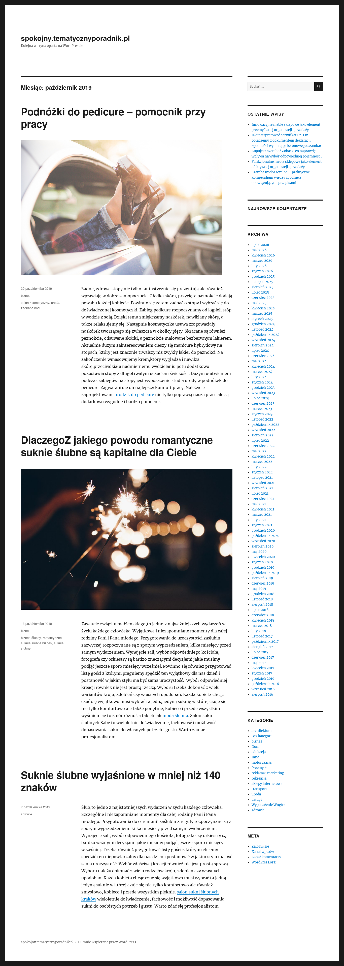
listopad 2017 (262, 636)
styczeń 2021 (262, 525)
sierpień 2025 (262, 287)
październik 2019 (265, 573)
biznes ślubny (31, 637)
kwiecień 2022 (263, 456)
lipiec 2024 (260, 350)
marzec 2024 (262, 372)
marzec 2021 (262, 514)
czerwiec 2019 (263, 583)
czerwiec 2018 (263, 615)
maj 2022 (259, 451)
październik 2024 (265, 335)
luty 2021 (259, 520)
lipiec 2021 (260, 493)
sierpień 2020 (262, 546)
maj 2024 (259, 361)
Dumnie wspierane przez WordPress (107, 942)
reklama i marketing (268, 773)
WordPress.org (264, 862)
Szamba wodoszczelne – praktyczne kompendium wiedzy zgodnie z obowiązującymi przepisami (281, 177)
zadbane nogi (30, 307)
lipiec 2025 (260, 292)
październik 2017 (265, 641)
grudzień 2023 (263, 387)
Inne (255, 757)
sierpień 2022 (262, 435)
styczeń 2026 (262, 271)
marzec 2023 (262, 409)
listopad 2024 (262, 329)
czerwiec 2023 (263, 403)
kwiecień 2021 (263, 509)
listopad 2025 (262, 282)
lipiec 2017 (260, 652)
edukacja (259, 752)
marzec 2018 (262, 626)
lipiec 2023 (260, 398)
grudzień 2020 (263, 530)
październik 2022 (265, 425)
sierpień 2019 (262, 578)
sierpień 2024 (262, 345)
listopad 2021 (262, 477)
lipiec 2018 (260, 610)
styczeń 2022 (262, 472)
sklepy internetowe (267, 784)
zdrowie (26, 814)
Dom (255, 747)
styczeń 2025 (262, 319)
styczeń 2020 (262, 562)
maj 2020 (259, 552)
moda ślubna (175, 715)
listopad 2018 (262, 599)
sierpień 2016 (262, 694)
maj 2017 (259, 663)
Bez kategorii (262, 736)
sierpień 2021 (262, 488)
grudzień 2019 (263, 567)
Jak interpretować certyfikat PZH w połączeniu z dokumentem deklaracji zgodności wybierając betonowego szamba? (286, 140)
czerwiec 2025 (263, 298)
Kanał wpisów (263, 852)
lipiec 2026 (260, 245)
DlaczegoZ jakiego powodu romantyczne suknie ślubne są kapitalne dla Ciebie (117, 445)
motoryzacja (261, 762)
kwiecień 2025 (263, 308)
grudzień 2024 (263, 324)
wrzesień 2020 (263, 541)
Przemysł (259, 768)
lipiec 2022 (260, 440)
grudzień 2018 (263, 594)
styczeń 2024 (262, 382)
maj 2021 (259, 504)
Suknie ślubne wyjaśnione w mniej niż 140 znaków (120, 780)
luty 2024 (259, 377)
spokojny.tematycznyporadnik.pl (75, 38)
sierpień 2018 (262, 604)
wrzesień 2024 (263, 340)
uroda (55, 302)
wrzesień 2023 (263, 393)
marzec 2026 (262, 261)
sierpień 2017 (262, 647)
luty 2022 (259, 467)
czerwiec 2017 (263, 657)
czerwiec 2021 (263, 499)
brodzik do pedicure (134, 394)
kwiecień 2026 (263, 255)
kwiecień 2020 (263, 557)
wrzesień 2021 (263, 483)
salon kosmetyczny (35, 302)
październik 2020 (265, 536)
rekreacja (259, 778)
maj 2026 (259, 250)
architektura (261, 731)
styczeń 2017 (262, 673)
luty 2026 (259, 266)
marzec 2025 (262, 313)
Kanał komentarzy (266, 857)
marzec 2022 (262, 462)
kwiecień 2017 (263, 668)
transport (259, 789)
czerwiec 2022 (263, 446)
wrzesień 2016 (263, 689)
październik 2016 (265, 684)
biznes (25, 295)
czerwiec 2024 (263, 356)
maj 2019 (259, 589)
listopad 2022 (262, 419)
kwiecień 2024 (263, 366)
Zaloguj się (260, 846)
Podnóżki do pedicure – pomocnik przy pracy (113, 117)
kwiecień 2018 (263, 620)
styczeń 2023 (262, 414)
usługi (257, 799)
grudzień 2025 (263, 276)
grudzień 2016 (263, 679)
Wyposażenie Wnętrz (268, 805)
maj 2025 (259, 303)
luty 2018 (259, 631)
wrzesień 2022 (263, 430)
